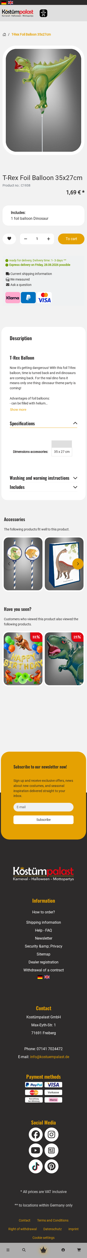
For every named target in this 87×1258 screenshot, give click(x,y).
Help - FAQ (43, 930)
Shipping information (43, 922)
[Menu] (8, 1250)
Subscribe (43, 820)
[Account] (63, 1250)
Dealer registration (43, 962)
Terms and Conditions (52, 1220)
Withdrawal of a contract (43, 970)
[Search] (24, 1250)
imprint (73, 1229)
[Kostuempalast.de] (18, 13)
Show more (18, 410)
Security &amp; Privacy (43, 946)
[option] (43, 100)
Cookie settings (43, 1238)
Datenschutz (52, 1229)
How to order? (43, 912)
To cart (71, 239)
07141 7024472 (50, 1049)
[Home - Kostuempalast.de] (43, 873)
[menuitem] (3, 2)
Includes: (18, 212)
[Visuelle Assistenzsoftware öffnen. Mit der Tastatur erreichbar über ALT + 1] (40, 13)
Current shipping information (31, 274)
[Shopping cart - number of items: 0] (79, 1250)
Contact (24, 1220)
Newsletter (43, 938)
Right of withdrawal (22, 1229)
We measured (20, 279)
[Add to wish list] (9, 239)
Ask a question (21, 285)
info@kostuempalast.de (49, 1057)
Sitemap (43, 954)
